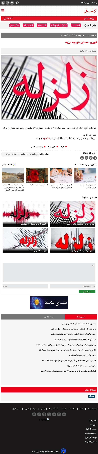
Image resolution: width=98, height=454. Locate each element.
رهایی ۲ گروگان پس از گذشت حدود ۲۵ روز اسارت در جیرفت (73, 334)
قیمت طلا (42, 25)
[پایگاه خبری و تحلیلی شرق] (90, 11)
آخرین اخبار (81, 317)
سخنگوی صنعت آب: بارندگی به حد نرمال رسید (78, 323)
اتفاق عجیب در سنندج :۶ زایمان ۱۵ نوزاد (81, 365)
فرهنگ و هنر (53, 408)
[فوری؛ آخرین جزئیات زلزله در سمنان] (72, 214)
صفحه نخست (92, 408)
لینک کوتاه (44, 154)
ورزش (42, 408)
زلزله (63, 146)
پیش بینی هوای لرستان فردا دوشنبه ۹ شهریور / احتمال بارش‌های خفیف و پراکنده (66, 344)
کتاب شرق (8, 18)
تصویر (26, 408)
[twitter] (91, 158)
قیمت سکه (28, 25)
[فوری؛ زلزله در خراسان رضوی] (72, 240)
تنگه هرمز (14, 25)
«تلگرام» (46, 138)
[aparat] (44, 414)
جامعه (93, 35)
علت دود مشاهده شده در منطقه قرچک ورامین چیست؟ (75, 339)
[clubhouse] (39, 414)
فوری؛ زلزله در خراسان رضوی (82, 250)
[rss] (64, 414)
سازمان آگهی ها (91, 441)
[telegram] (95, 158)
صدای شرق (17, 408)
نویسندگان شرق (91, 437)
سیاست (73, 408)
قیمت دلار (76, 25)
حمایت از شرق (91, 429)
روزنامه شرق (89, 18)
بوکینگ (91, 396)
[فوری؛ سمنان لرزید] (25, 240)
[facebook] (86, 158)
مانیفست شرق (91, 433)
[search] (3, 3)
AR (7, 2)
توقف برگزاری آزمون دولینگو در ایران (82, 355)
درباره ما (93, 424)
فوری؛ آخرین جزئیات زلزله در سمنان (79, 224)
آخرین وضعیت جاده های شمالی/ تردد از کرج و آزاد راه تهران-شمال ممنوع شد (67, 350)
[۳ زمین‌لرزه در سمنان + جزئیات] (25, 214)
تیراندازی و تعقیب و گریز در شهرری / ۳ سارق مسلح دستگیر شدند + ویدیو (68, 371)
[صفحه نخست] (16, 3)
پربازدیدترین (49, 317)
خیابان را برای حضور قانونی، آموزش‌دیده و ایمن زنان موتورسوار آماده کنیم (69, 360)
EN (12, 2)
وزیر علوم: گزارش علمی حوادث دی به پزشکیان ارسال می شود (73, 329)
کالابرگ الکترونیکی (58, 25)
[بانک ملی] (49, 308)
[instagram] (59, 414)
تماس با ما (93, 420)
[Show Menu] (3, 9)
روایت (35, 408)
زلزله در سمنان (37, 146)
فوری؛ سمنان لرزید (39, 250)
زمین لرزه (52, 146)
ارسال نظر (87, 292)
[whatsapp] (82, 158)
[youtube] (34, 414)
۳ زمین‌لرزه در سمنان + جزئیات (34, 224)
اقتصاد (64, 408)
